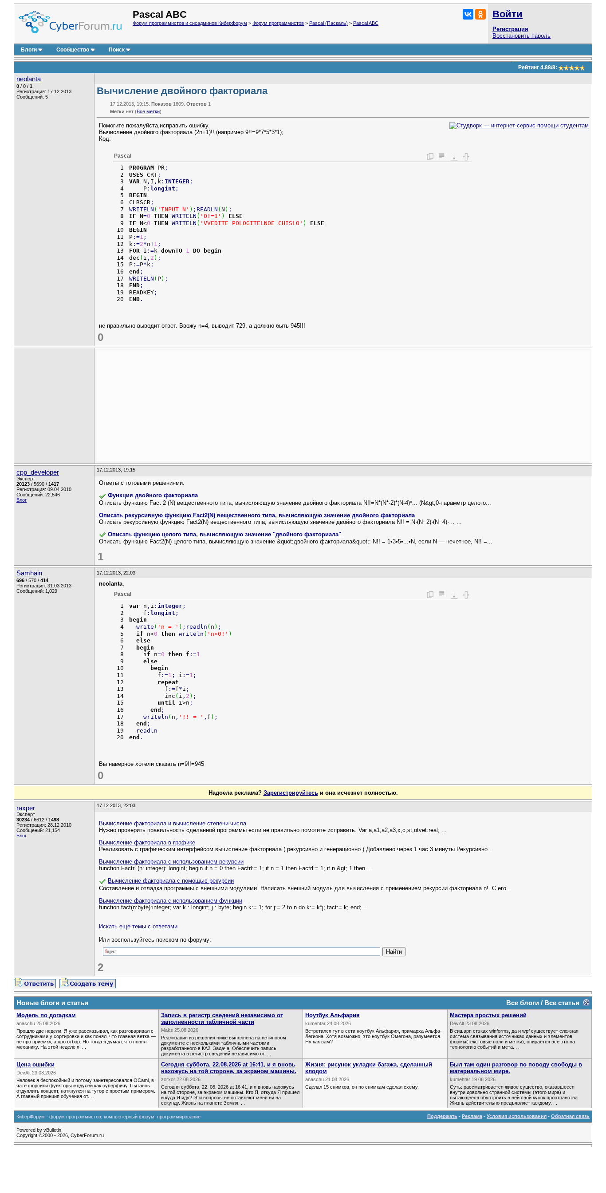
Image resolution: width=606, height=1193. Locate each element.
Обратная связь (570, 1116)
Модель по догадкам (46, 1015)
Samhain (29, 573)
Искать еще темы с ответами (138, 926)
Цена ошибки (35, 1064)
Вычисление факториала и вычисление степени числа (172, 823)
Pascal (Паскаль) (328, 23)
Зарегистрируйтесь (291, 792)
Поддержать (442, 1116)
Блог (21, 500)
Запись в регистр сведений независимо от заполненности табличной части (222, 1018)
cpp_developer (37, 472)
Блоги (29, 50)
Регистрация (510, 29)
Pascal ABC (365, 23)
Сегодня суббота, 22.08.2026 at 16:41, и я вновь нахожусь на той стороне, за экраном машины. (228, 1067)
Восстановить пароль (521, 35)
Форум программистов (278, 23)
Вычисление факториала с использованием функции (170, 900)
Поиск (117, 50)
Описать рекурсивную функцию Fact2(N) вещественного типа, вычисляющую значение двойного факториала (257, 515)
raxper (25, 808)
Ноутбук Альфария (332, 1015)
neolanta (28, 79)
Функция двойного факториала (153, 495)
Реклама (472, 1116)
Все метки (148, 111)
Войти (507, 14)
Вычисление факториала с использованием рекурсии (171, 861)
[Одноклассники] (480, 14)
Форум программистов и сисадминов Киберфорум (190, 23)
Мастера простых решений (488, 1015)
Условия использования (517, 1116)
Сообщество (72, 50)
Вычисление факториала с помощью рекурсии (171, 880)
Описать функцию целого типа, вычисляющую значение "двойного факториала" (224, 534)
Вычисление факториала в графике (147, 842)
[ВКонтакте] (468, 14)
